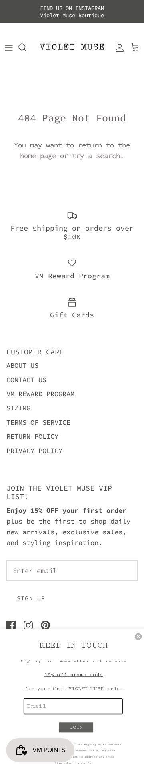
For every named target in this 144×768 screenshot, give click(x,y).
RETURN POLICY (32, 436)
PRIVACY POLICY (34, 450)
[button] (138, 636)
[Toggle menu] (9, 47)
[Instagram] (28, 625)
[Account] (117, 47)
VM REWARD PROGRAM (40, 393)
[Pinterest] (45, 625)
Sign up (31, 598)
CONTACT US (26, 379)
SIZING (18, 408)
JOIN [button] (76, 727)
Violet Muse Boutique (72, 15)
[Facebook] (11, 625)
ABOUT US (22, 365)
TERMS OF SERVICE (38, 422)
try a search (96, 155)
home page (38, 155)
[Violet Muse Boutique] (72, 47)
